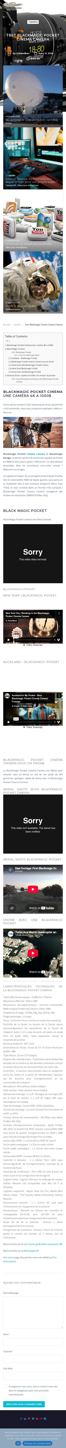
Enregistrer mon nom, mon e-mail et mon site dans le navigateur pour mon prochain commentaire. (33, 1390)
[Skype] (45, 1418)
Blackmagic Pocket (23, 352)
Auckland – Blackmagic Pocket (24, 358)
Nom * (6, 1334)
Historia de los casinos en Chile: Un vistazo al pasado (31, 375)
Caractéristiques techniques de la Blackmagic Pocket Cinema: (37, 380)
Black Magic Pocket (16, 348)
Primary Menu (60, 5)
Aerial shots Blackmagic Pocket (24, 368)
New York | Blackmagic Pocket (29, 355)
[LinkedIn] (25, 1418)
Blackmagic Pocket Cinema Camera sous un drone (33, 361)
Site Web (7, 1368)
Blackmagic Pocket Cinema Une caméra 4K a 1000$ (30, 345)
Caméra (33, 21)
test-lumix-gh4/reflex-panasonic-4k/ (43, 1244)
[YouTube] (37, 1418)
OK (18, 1443)
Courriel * (8, 1351)
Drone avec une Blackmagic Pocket (26, 372)
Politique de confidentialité (37, 1443)
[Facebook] (21, 1418)
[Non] (62, 1438)
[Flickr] (41, 1418)
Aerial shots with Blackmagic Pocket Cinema (30, 365)
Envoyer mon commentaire (24, 1404)
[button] (61, 74)
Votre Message (11, 1292)
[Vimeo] (33, 1418)
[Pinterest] (29, 1418)
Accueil (6, 324)
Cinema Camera (36, 453)
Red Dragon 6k (31, 1250)
